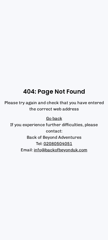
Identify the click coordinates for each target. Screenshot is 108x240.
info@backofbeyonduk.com (60, 149)
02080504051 (58, 143)
